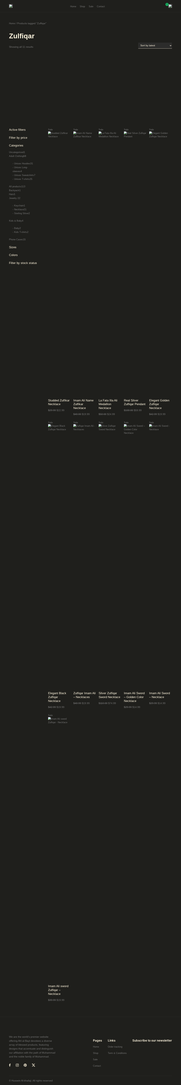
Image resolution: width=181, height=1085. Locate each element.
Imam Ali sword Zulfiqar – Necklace (58, 990)
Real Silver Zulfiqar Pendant (134, 402)
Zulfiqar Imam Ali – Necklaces (84, 695)
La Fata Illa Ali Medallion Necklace (108, 404)
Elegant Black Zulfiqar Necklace (57, 697)
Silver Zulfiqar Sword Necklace (109, 695)
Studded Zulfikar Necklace (59, 402)
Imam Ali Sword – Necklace (159, 695)
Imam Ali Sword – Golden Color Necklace (134, 697)
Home (12, 23)
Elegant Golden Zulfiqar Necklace (159, 404)
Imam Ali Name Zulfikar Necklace (83, 404)
